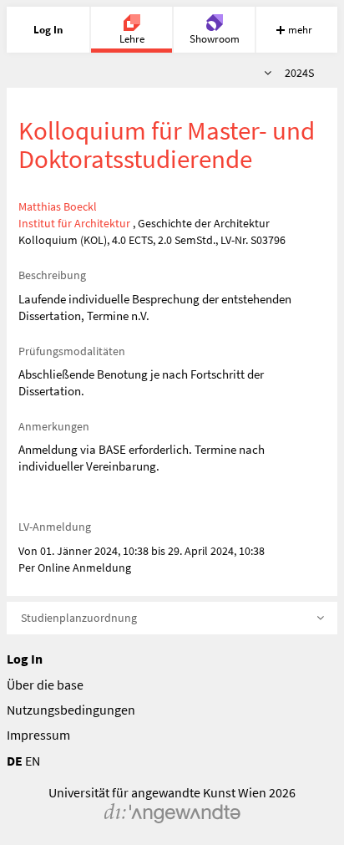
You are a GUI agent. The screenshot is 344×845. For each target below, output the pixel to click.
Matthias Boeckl (57, 206)
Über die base (45, 684)
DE (15, 760)
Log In (25, 658)
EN (32, 760)
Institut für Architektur (74, 223)
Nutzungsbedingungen (71, 709)
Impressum (38, 734)
